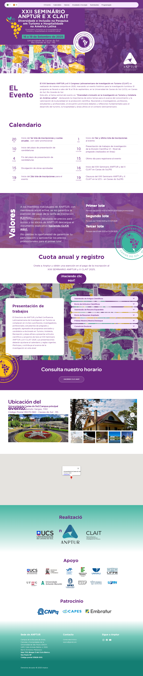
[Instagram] (103, 640)
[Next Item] (132, 414)
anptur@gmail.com (70, 642)
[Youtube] (110, 640)
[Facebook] (107, 640)
